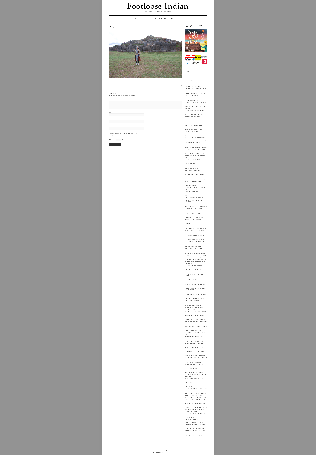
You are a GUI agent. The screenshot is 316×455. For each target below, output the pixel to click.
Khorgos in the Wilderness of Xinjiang (195, 428)
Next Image (176, 85)
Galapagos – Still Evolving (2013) (193, 208)
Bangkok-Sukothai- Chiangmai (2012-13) (195, 251)
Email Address (112, 119)
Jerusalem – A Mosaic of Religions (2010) (195, 137)
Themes (144, 18)
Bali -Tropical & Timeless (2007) (192, 359)
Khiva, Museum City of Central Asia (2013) (195, 140)
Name (110, 112)
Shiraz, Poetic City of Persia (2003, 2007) (195, 179)
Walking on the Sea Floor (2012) (193, 246)
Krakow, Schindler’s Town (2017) (193, 142)
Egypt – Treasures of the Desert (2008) (194, 123)
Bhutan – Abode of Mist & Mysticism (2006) (195, 319)
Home (135, 18)
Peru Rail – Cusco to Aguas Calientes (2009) (196, 407)
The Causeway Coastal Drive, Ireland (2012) (196, 282)
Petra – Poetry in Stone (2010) (192, 159)
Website (111, 125)
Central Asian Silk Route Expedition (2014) (195, 253)
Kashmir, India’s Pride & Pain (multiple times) (196, 321)
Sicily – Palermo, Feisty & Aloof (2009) (194, 153)
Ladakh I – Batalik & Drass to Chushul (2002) (196, 324)
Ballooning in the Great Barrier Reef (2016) (196, 292)
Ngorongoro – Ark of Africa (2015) (194, 233)
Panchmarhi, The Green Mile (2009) (193, 336)
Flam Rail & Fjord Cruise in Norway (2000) (195, 391)
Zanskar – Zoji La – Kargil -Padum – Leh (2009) (196, 357)
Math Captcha (112, 139)
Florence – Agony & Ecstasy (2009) (193, 129)
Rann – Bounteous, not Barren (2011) (194, 239)
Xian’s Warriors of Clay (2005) (192, 191)
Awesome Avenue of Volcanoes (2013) (194, 248)
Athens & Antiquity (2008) (191, 95)
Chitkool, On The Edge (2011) (192, 419)
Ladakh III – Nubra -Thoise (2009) (193, 330)
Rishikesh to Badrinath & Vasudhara (194, 338)
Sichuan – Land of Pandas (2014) (193, 243)
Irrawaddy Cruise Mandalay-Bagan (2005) (195, 393)
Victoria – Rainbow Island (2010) (193, 362)
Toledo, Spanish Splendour (192, 185)
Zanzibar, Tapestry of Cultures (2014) (194, 364)
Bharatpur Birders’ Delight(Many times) (195, 204)
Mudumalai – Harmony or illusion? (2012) (195, 225)
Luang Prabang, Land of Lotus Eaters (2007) (196, 147)
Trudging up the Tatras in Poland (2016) (195, 355)
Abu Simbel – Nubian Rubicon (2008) (194, 84)
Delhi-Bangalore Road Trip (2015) (193, 265)
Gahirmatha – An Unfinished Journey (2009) (196, 206)
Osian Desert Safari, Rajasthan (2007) (194, 271)
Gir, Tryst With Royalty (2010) (192, 211)
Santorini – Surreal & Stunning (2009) (194, 174)
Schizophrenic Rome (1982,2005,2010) (194, 176)
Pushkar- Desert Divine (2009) (192, 168)
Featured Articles (158, 18)
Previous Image (115, 85)
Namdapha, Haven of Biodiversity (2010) (195, 230)
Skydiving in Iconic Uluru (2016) (193, 305)
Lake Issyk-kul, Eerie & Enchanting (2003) (195, 430)
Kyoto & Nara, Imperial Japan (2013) (194, 144)
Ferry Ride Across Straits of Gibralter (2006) (196, 388)
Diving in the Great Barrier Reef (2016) (194, 298)
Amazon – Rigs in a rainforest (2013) (194, 197)
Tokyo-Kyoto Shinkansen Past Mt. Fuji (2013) (196, 413)
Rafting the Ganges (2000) (191, 303)
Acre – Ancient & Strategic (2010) (193, 86)
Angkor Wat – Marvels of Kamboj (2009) (195, 93)
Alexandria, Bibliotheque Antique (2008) (195, 88)
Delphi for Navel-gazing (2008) (192, 116)
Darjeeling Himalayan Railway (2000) (194, 378)
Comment (111, 100)
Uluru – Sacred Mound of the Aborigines (195, 433)
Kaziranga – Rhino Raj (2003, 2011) (193, 219)
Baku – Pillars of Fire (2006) (192, 100)
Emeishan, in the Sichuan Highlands (194, 422)
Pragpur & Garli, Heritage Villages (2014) (195, 165)
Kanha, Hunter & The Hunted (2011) (194, 217)
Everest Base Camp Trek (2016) (192, 300)
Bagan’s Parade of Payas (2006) (192, 98)
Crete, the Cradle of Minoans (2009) (194, 114)
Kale (153, 452)
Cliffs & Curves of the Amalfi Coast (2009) (195, 259)
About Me (174, 18)
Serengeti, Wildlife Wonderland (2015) (195, 241)
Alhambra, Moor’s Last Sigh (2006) (193, 91)
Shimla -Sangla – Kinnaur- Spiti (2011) (194, 341)
